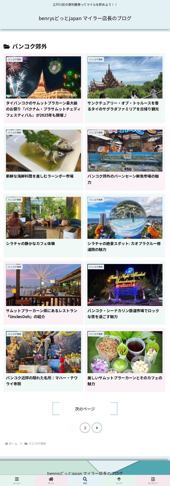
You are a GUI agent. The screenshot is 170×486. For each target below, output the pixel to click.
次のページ (85, 409)
